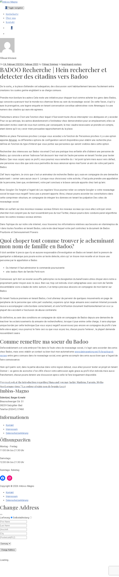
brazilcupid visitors (71, 64)
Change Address (8, 550)
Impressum (12, 429)
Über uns (11, 18)
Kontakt (10, 22)
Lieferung (5, 517)
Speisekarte (12, 13)
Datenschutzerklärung (17, 433)
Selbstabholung (21, 517)
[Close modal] (1, 514)
